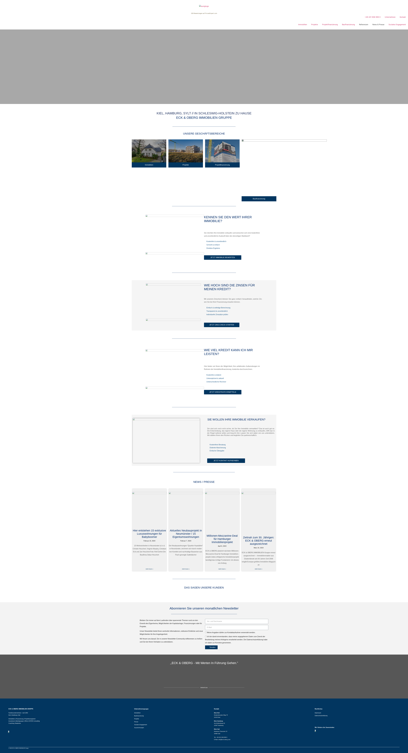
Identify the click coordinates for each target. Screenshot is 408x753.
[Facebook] (326, 722)
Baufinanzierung (348, 24)
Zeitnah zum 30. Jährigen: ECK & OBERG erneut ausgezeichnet (258, 540)
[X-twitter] (331, 722)
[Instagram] (321, 722)
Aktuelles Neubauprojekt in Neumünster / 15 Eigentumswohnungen (186, 533)
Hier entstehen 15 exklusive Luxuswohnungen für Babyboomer (149, 533)
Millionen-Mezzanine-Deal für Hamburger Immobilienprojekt (222, 539)
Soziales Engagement (397, 24)
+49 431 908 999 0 (372, 17)
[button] (2, 66)
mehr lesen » (149, 569)
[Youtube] (336, 722)
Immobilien (302, 24)
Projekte (314, 24)
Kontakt (403, 17)
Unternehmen (390, 17)
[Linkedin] (316, 722)
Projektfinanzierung (330, 24)
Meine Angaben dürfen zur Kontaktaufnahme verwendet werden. (231, 632)
